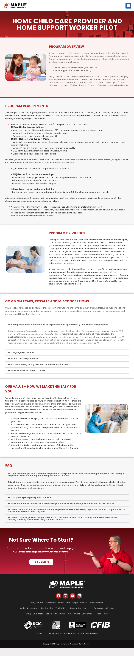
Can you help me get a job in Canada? (31, 497)
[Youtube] (72, 596)
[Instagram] (65, 596)
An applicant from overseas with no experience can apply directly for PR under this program (59, 324)
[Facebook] (58, 596)
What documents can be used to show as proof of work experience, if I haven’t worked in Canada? (62, 503)
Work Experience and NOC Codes (28, 370)
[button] (128, 6)
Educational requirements (24, 358)
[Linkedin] (79, 596)
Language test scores (22, 352)
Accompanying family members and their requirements (40, 364)
